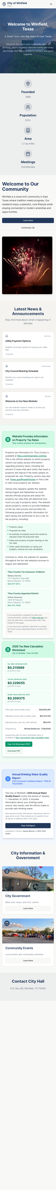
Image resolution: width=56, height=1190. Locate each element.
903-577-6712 (14, 584)
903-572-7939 (14, 605)
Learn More (28, 220)
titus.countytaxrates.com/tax (32, 456)
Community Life (28, 228)
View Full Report (28, 825)
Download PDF (14, 751)
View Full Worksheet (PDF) (18, 744)
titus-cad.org (37, 617)
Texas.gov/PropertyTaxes (23, 479)
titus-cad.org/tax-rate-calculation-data (32, 737)
